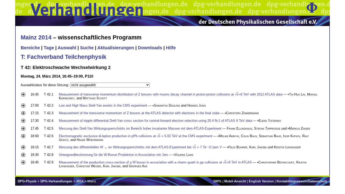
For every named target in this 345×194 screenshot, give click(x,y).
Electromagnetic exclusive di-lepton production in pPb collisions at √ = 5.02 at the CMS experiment (135, 136)
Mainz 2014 (36, 37)
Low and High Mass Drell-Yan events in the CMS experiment (103, 105)
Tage (49, 47)
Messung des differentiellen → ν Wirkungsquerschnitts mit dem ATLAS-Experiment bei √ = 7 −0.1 (140, 147)
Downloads (150, 47)
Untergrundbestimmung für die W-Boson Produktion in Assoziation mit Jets (113, 155)
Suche (87, 47)
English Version (261, 181)
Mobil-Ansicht (235, 181)
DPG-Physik (27, 181)
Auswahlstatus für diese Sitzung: (45, 85)
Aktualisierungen (115, 47)
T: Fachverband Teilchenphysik (63, 57)
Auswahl (67, 47)
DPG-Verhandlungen (56, 181)
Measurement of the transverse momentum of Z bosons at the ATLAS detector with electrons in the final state (139, 113)
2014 (79, 181)
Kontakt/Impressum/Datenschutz (302, 181)
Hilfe (171, 47)
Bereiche (30, 47)
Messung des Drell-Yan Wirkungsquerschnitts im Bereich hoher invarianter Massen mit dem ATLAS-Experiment (140, 128)
